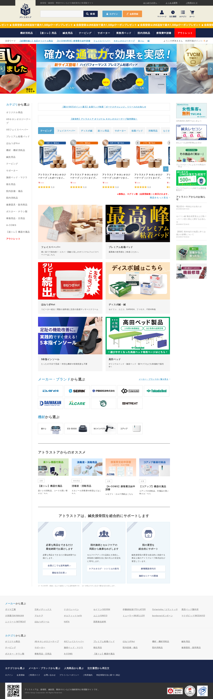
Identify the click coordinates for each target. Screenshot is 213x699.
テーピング (85, 33)
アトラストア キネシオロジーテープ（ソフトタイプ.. (84, 176)
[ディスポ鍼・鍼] (138, 288)
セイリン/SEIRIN (101, 609)
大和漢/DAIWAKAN (14, 615)
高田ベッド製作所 (190, 609)
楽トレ (141, 40)
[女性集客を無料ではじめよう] (191, 112)
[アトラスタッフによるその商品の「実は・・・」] (191, 157)
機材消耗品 (26, 33)
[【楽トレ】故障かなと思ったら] (191, 252)
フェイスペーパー (101, 40)
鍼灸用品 (68, 33)
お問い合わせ (50, 674)
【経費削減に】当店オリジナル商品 (36, 40)
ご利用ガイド (192, 3)
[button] (2, 69)
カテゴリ (183, 16)
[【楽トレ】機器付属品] (53, 476)
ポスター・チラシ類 (16, 211)
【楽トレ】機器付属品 (18, 231)
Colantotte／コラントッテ (165, 609)
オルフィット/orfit (73, 615)
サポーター (104, 33)
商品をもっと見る (159, 197)
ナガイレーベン (71, 609)
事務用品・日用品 (15, 218)
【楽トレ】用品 (48, 33)
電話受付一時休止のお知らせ (189, 207)
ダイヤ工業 (10, 609)
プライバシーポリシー (69, 674)
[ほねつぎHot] (70, 288)
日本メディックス (43, 609)
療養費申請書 (164, 33)
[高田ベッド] (138, 344)
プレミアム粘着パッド (18, 136)
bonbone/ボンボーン (162, 615)
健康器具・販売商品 (16, 204)
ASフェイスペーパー (17, 129)
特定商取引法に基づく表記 (108, 674)
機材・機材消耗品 (15, 150)
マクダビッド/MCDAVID (193, 615)
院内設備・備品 (14, 190)
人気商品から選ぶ (74, 668)
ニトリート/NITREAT (15, 621)
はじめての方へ (150, 3)
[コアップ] (130, 428)
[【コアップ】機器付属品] (154, 476)
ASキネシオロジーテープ (47, 641)
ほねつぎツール (42, 621)
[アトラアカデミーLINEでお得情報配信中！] (191, 180)
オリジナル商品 (14, 112)
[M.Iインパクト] (103, 428)
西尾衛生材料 (99, 621)
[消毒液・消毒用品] (87, 476)
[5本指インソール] (70, 344)
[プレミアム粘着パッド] (138, 232)
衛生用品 (11, 184)
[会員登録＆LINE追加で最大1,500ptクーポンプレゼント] (106, 25)
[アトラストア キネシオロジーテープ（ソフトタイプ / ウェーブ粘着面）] (84, 155)
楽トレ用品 (103, 130)
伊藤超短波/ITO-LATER (134, 609)
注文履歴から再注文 (98, 668)
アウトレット (185, 33)
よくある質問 (171, 3)
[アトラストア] (25, 10)
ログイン (9, 674)
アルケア (39, 615)
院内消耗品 (144, 33)
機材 (41, 416)
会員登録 (134, 13)
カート (192, 16)
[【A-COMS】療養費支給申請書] (121, 477)
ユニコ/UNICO (100, 615)
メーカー (54, 379)
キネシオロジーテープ (124, 40)
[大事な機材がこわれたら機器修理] (191, 271)
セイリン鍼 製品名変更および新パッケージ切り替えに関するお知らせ (191, 220)
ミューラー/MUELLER (134, 615)
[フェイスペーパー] (70, 232)
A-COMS (11, 225)
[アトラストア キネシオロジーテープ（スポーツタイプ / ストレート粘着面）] (52, 155)
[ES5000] (77, 428)
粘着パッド (137, 130)
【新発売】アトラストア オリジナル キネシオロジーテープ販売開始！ (104, 118)
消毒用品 (153, 130)
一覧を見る (153, 379)
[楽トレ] (50, 428)
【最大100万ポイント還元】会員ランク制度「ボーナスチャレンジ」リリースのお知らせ (104, 106)
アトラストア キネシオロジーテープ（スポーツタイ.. (52, 176)
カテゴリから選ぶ (15, 668)
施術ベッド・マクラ (16, 177)
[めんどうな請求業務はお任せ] (191, 134)
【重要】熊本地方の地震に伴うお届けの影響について (191, 234)
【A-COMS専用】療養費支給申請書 (73, 40)
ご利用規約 (88, 674)
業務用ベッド (123, 33)
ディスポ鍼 (86, 130)
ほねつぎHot (13, 143)
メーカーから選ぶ (44, 668)
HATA (67, 621)
